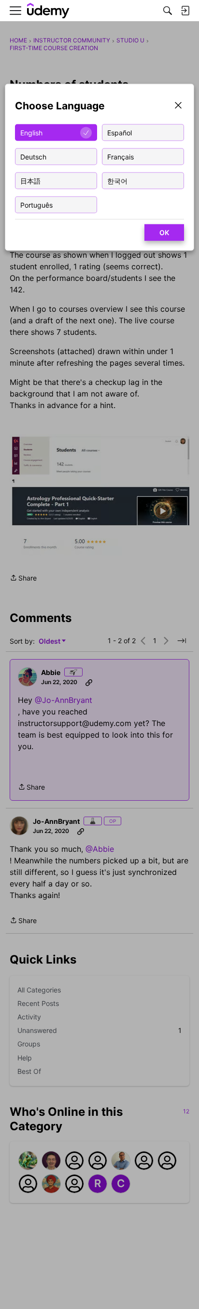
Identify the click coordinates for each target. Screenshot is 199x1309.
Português (36, 204)
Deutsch (33, 156)
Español (119, 132)
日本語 (30, 180)
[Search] (167, 10)
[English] (48, 11)
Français (120, 156)
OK (164, 232)
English (31, 132)
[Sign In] (185, 10)
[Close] (178, 106)
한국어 (117, 180)
